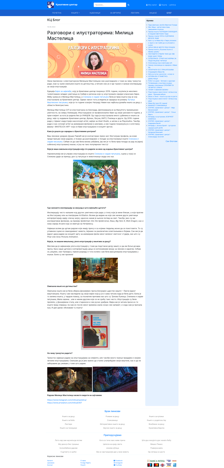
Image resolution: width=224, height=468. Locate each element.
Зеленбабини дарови (68, 448)
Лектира (135, 13)
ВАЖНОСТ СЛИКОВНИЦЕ (157, 105)
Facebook (118, 460)
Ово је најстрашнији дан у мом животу (112, 452)
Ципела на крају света (112, 444)
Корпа (164, 5)
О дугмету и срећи (68, 452)
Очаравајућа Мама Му (156, 72)
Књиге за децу (68, 416)
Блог (169, 13)
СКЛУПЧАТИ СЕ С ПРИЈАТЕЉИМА (161, 70)
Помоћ (83, 465)
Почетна (56, 13)
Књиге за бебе (68, 420)
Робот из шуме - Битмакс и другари (161, 81)
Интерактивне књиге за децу (112, 424)
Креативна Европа (156, 428)
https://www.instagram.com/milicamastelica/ (67, 400)
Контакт (50, 465)
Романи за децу (112, 416)
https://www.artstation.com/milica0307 (64, 403)
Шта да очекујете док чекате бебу (156, 440)
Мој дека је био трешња (68, 444)
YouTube (118, 465)
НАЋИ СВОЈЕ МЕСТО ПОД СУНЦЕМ (161, 47)
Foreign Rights (85, 463)
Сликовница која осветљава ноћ (160, 63)
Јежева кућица (112, 448)
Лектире (68, 424)
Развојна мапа (156, 448)
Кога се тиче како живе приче (112, 440)
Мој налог (152, 5)
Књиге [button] (74, 13)
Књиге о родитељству (156, 420)
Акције (153, 13)
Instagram (118, 463)
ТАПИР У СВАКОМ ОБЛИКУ (158, 90)
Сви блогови (171, 141)
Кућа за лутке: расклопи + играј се (161, 74)
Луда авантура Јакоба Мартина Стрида (162, 25)
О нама (83, 460)
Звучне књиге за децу (112, 428)
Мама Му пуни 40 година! (157, 103)
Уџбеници (95, 13)
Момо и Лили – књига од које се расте (162, 96)
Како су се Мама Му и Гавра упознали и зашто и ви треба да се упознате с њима (162, 43)
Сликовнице (112, 420)
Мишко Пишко (156, 444)
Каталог (50, 460)
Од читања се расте (156, 452)
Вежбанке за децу (156, 424)
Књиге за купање (156, 416)
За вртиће (115, 13)
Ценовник (50, 463)
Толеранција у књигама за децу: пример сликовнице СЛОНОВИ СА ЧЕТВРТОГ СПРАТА (161, 85)
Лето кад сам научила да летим (68, 440)
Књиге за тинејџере (68, 428)
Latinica (172, 5)
